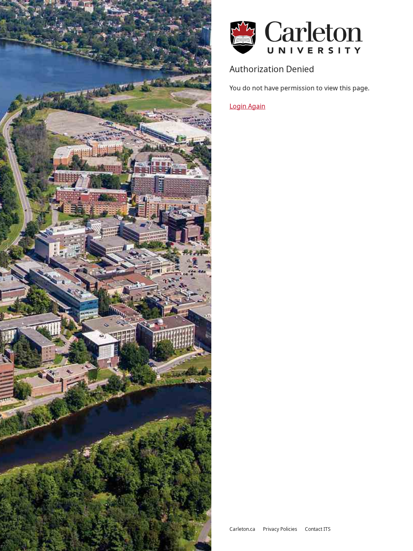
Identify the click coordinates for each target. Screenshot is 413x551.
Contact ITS (318, 529)
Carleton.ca (242, 529)
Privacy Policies (280, 529)
